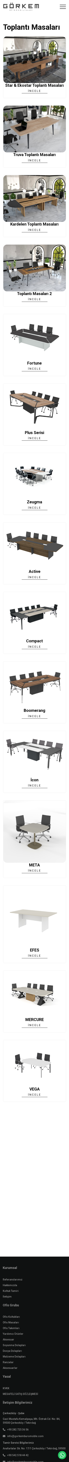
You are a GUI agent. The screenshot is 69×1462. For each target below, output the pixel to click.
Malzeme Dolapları (14, 1356)
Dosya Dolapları (12, 1350)
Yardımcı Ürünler (13, 1333)
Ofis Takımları (11, 1328)
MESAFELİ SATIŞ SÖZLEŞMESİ (20, 1394)
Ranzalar (8, 1362)
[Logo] (21, 7)
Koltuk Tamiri (11, 1290)
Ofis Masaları (11, 1322)
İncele (34, 91)
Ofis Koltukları (11, 1316)
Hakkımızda (10, 1285)
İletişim (7, 1296)
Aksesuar (8, 1339)
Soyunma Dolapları (14, 1345)
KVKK (6, 1388)
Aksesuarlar (10, 1367)
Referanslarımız (12, 1279)
